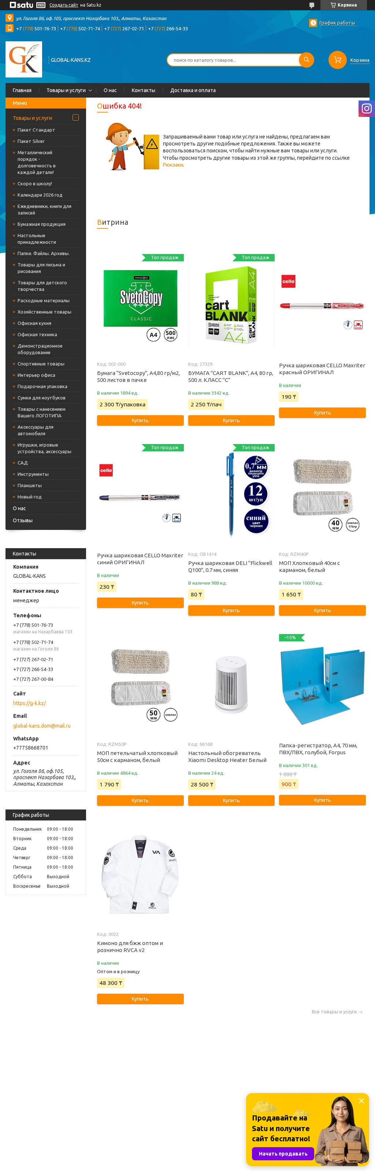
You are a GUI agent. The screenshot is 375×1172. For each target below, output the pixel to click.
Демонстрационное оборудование (40, 349)
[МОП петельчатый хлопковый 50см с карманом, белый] (140, 685)
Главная (22, 90)
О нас (110, 90)
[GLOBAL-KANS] (23, 59)
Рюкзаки (173, 165)
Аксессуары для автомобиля (35, 430)
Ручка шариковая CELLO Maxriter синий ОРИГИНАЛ (140, 558)
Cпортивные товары (41, 363)
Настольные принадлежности (37, 238)
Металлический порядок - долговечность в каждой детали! (37, 162)
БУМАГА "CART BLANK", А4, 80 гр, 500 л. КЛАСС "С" (230, 376)
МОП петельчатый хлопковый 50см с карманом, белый (137, 756)
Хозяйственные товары (44, 311)
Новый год (30, 496)
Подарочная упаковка (42, 386)
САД (23, 462)
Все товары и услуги (334, 1011)
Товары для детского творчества (42, 286)
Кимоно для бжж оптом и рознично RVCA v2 (130, 946)
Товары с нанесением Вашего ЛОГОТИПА (42, 412)
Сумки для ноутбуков (42, 397)
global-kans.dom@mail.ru (42, 726)
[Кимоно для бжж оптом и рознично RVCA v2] (140, 875)
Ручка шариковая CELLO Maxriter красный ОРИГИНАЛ (322, 368)
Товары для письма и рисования (41, 268)
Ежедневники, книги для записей (44, 209)
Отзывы (23, 520)
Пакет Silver (31, 141)
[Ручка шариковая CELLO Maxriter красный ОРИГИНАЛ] (322, 305)
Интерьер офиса (36, 375)
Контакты (143, 90)
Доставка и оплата (193, 90)
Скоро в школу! (35, 183)
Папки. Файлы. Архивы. (44, 253)
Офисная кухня (34, 323)
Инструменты (33, 474)
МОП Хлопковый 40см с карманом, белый (309, 566)
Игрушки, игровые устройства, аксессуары (44, 448)
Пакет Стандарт (36, 129)
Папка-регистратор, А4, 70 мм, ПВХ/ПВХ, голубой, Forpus (318, 748)
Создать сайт (63, 5)
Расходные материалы (44, 300)
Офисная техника (37, 334)
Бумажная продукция (42, 224)
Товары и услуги (66, 90)
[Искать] (306, 60)
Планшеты (30, 485)
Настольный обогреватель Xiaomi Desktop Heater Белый (227, 756)
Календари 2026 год (40, 194)
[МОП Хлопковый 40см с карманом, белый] (322, 495)
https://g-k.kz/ (29, 703)
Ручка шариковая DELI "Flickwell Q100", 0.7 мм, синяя (230, 566)
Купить (140, 420)
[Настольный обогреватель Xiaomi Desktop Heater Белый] (231, 685)
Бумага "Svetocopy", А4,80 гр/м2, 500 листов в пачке (138, 376)
